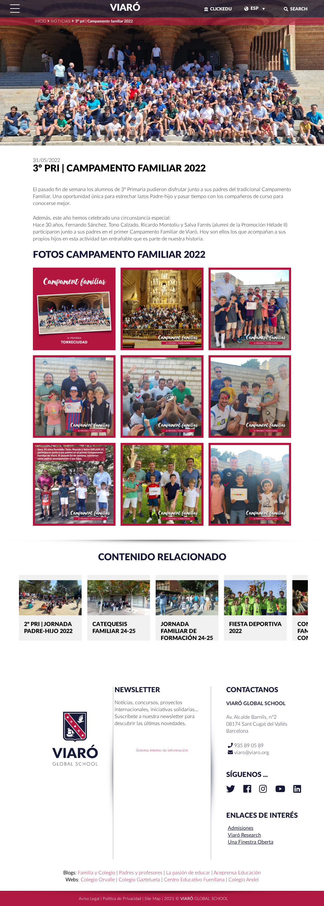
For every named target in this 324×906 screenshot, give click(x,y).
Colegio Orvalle (98, 879)
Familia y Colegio (96, 872)
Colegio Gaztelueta (139, 879)
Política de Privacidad (122, 899)
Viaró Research (244, 835)
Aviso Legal (89, 899)
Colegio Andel (243, 879)
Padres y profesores (140, 872)
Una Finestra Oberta (250, 842)
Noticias (61, 21)
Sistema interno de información (162, 750)
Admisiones (240, 828)
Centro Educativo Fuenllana (194, 879)
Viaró (124, 8)
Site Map (152, 899)
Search (299, 9)
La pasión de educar (188, 872)
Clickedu (221, 9)
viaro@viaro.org (251, 752)
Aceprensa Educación (237, 872)
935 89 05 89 (248, 745)
